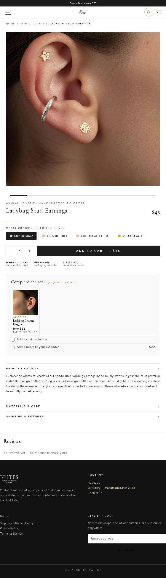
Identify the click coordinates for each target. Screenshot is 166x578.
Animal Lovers (32, 23)
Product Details (22, 368)
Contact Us (95, 493)
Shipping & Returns (25, 416)
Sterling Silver (23, 235)
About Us (94, 483)
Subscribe (126, 549)
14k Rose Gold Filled (95, 235)
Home (10, 23)
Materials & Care (23, 406)
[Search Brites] (148, 12)
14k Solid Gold (132, 235)
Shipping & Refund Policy (17, 523)
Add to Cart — (98, 251)
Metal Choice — (35, 228)
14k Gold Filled (56, 235)
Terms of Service (11, 534)
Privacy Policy (9, 528)
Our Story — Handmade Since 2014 (111, 488)
